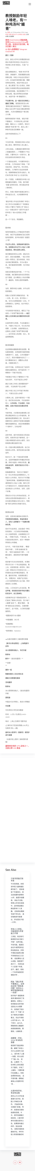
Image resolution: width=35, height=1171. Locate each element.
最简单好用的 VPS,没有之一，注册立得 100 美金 (17, 747)
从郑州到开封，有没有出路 (17, 1092)
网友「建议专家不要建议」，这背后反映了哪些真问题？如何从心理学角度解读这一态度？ (17, 987)
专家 (9, 34)
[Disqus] (17, 787)
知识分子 (14, 34)
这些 (24, 34)
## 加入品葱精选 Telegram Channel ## (16, 50)
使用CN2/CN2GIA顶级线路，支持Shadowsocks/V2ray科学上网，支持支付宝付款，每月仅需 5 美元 (17, 43)
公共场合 (20, 34)
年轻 (6, 34)
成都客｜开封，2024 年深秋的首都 (17, 1040)
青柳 (8, 32)
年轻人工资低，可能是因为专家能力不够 (17, 931)
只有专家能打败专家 (17, 879)
